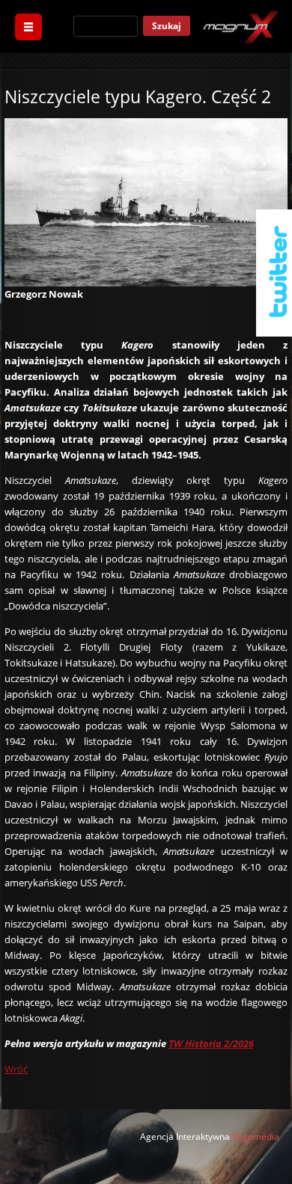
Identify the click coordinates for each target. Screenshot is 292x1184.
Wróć (16, 1069)
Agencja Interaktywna (185, 1136)
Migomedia (255, 1136)
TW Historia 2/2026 (211, 1043)
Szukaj (166, 25)
